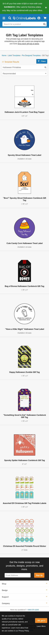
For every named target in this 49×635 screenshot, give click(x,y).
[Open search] (44, 24)
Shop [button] (4, 584)
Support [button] (5, 597)
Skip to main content (8, 8)
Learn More (41, 626)
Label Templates (14, 55)
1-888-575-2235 (33, 609)
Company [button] (6, 603)
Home (4, 55)
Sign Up (39, 575)
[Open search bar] (10, 18)
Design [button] (5, 590)
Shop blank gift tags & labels (28, 43)
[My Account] (39, 18)
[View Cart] (45, 18)
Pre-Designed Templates (31, 55)
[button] (4, 18)
